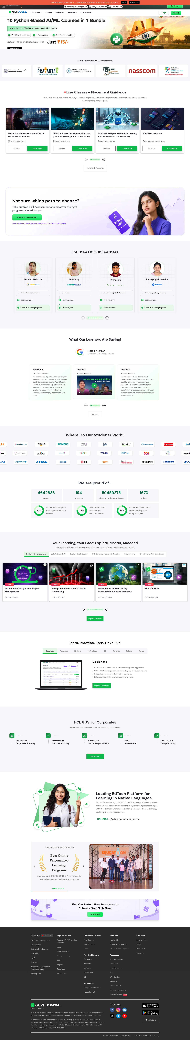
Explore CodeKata (101, 685)
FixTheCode (88, 972)
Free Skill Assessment (27, 217)
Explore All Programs (95, 168)
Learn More (97, 757)
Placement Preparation (119, 944)
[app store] (150, 1005)
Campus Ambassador (92, 987)
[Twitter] (112, 1016)
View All (95, 414)
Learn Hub (114, 964)
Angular (60, 964)
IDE (85, 977)
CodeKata (88, 959)
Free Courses (89, 944)
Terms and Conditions (110, 1035)
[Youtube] (124, 1016)
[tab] (36, 554)
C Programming (63, 956)
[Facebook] (112, 1010)
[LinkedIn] (124, 1010)
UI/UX (33, 958)
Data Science (36, 944)
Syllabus (17, 148)
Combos (87, 949)
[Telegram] (118, 1016)
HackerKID (114, 940)
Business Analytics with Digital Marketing (40, 967)
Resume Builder (118, 994)
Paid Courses (89, 940)
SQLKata (87, 968)
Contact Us (141, 949)
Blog (111, 972)
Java (59, 947)
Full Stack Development (40, 940)
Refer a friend (115, 986)
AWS (59, 960)
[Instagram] (118, 1010)
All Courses (61, 973)
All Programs (36, 974)
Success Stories (116, 959)
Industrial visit (89, 992)
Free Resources (116, 968)
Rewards (113, 981)
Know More (37, 148)
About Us (140, 953)
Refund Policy (141, 940)
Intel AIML (35, 953)
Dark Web (61, 969)
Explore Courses (95, 618)
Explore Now (95, 914)
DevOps (34, 962)
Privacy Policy (125, 1035)
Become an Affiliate (118, 990)
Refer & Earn (151, 1020)
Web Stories (115, 977)
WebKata (87, 964)
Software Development (40, 949)
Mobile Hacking (63, 951)
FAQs (138, 944)
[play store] (150, 1012)
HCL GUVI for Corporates (120, 949)
